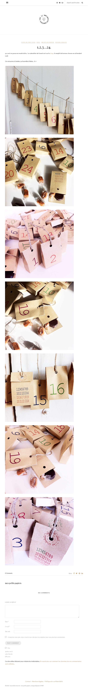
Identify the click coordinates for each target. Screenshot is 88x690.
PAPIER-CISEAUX (61, 42)
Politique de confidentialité (54, 681)
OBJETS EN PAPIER (47, 42)
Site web (7, 631)
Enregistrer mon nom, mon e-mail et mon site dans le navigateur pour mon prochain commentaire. (36, 637)
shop (51, 53)
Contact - (28, 681)
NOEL (38, 42)
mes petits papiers (13, 583)
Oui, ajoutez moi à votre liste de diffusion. (9, 652)
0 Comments (8, 573)
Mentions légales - (38, 681)
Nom (7, 622)
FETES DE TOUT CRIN (28, 42)
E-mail (7, 626)
